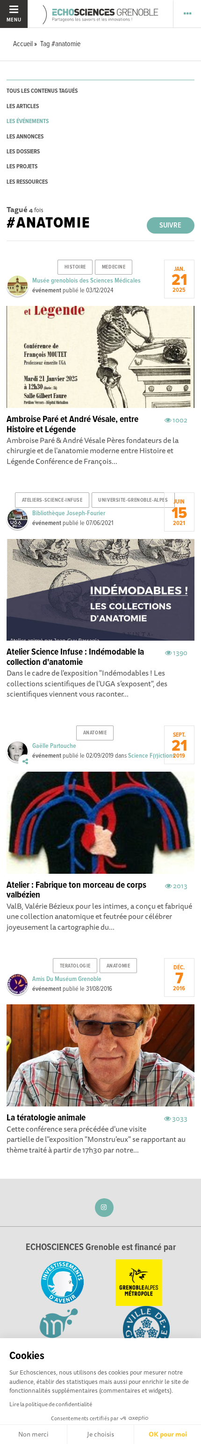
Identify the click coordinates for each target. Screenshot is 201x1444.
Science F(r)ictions (151, 756)
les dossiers (23, 152)
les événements (28, 121)
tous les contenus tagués (42, 91)
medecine (113, 267)
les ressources (27, 182)
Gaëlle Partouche (54, 746)
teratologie (75, 966)
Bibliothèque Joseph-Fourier (68, 513)
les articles (23, 107)
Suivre (170, 225)
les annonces (25, 137)
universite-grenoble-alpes (133, 500)
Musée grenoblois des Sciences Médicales (86, 280)
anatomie (95, 733)
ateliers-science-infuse (52, 500)
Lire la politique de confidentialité (50, 1404)
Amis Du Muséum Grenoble (66, 979)
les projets (22, 167)
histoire (75, 267)
